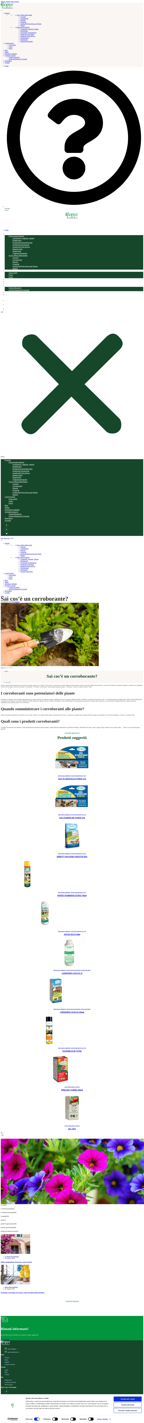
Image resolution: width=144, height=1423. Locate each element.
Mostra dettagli (102, 1419)
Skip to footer (14, 1)
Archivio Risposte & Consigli (18, 59)
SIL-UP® (72, 1129)
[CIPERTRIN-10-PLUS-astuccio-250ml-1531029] (56, 1005)
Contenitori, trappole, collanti (29, 29)
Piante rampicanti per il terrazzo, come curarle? (16, 1262)
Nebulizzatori (24, 38)
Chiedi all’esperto (14, 57)
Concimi (23, 17)
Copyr (11, 47)
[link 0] (12, 1419)
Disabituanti (24, 31)
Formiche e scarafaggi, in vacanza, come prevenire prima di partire (22, 1292)
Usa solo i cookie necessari (127, 1410)
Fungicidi (23, 22)
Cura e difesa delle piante (24, 15)
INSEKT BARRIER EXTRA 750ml (72, 895)
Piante (7, 52)
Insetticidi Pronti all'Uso (27, 36)
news (3, 667)
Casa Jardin (12, 45)
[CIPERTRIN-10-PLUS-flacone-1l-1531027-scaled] (69, 966)
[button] (72, 384)
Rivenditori (8, 61)
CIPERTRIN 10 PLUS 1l (72, 973)
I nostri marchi (9, 43)
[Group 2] (6, 300)
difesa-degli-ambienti (11, 1287)
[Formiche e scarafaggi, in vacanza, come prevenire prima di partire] (15, 1284)
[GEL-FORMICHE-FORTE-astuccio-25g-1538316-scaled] (72, 811)
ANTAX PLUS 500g (72, 934)
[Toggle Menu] (1, 10)
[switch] (55, 1419)
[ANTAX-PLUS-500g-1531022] (45, 927)
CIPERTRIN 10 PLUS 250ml (72, 1012)
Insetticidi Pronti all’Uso (21, 247)
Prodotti (7, 13)
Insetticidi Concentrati (27, 34)
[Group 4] (7, 309)
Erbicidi (22, 20)
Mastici (22, 25)
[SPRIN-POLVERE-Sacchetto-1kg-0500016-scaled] (72, 850)
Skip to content (5, 1)
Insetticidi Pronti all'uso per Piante (30, 24)
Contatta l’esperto (10, 55)
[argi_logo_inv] (5, 538)
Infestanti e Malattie (11, 54)
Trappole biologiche (26, 41)
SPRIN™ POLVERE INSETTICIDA (72, 856)
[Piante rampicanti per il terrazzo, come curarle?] (15, 1253)
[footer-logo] (5, 1344)
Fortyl (10, 48)
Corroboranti (24, 18)
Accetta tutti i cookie (128, 1399)
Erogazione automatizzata (28, 33)
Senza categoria (85, 970)
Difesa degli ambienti (23, 27)
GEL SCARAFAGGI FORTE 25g (72, 779)
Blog (6, 50)
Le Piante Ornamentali (12, 1256)
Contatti (7, 62)
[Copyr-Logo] (7, 8)
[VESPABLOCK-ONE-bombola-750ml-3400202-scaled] (49, 1044)
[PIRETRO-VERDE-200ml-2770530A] (61, 1083)
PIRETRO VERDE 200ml (72, 1090)
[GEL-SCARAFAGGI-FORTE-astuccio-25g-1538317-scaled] (72, 772)
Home (2, 667)
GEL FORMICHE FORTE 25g (72, 818)
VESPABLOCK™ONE (72, 1051)
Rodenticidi (24, 40)
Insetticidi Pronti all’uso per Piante (25, 266)
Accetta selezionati (127, 1405)
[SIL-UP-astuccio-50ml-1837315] (72, 1122)
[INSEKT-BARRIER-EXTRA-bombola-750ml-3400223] (27, 888)
